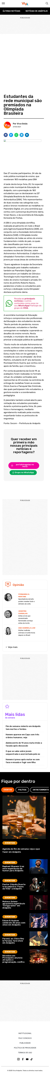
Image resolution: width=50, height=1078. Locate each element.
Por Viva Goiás (20, 123)
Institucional (25, 1033)
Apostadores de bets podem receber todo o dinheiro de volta (26, 601)
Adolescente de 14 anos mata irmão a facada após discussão (24, 744)
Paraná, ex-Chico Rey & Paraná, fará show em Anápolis (13, 940)
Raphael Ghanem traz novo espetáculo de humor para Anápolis (13, 868)
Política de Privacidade (25, 1048)
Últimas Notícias (11, 11)
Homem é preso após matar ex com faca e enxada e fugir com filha (23, 761)
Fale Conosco (25, 1038)
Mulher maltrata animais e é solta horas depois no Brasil (26, 632)
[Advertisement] (25, 60)
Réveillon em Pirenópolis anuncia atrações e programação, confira (13, 958)
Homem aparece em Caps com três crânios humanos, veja (22, 736)
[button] (6, 135)
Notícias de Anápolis (37, 11)
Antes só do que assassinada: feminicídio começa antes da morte (25, 619)
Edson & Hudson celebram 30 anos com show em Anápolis (13, 922)
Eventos (10, 843)
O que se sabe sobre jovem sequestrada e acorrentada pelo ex (23, 752)
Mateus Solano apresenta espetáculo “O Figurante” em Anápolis (13, 904)
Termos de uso (25, 1053)
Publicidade (25, 1043)
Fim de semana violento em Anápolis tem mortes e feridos (23, 727)
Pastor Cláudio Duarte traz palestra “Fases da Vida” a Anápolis (13, 886)
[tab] (7, 789)
